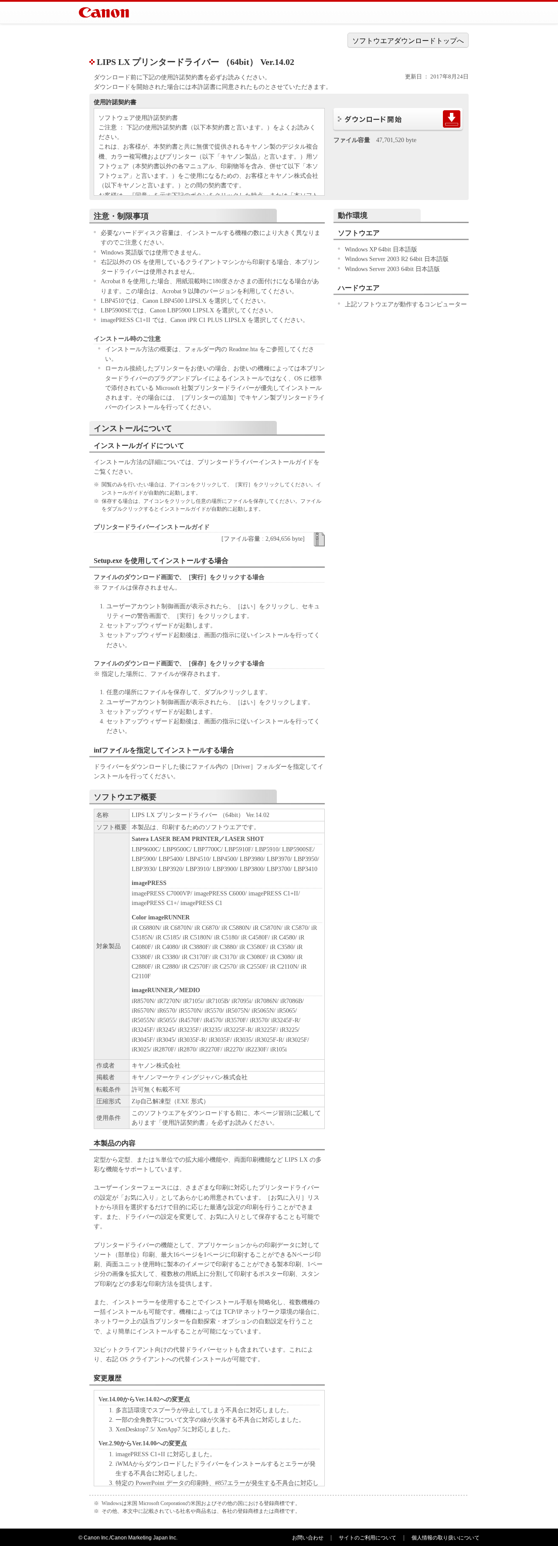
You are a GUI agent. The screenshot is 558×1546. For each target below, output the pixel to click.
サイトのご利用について (367, 1538)
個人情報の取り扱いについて (446, 1538)
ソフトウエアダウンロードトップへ (408, 40)
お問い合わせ (307, 1538)
